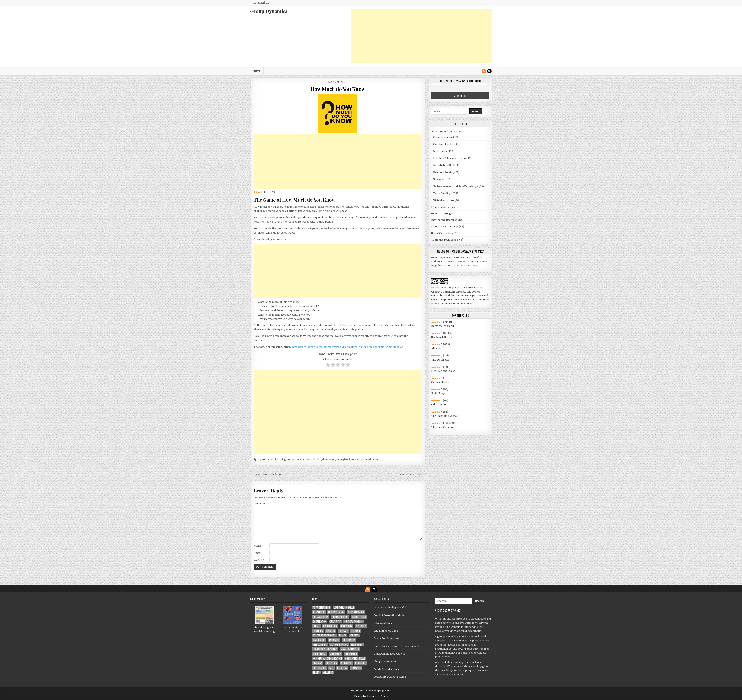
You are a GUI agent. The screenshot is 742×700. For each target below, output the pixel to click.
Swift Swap (438, 393)
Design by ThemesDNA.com (371, 696)
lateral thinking (339, 644)
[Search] (489, 71)
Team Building (338, 82)
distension (365, 346)
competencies (394, 346)
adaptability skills (344, 607)
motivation (334, 346)
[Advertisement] (421, 36)
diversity (361, 626)
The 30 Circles (440, 359)
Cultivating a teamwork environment (396, 646)
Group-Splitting (441, 213)
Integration (349, 640)
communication (340, 617)
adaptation (319, 612)
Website (259, 559)
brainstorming (356, 612)
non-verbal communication (327, 658)
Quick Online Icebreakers (389, 653)
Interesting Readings (444, 220)
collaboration (320, 617)
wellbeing (328, 672)
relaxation (346, 663)
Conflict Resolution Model (389, 615)
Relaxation (439, 179)
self (331, 668)
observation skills (355, 658)
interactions (298, 346)
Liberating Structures (444, 226)
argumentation (336, 612)
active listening (317, 346)
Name (257, 545)
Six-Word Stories (442, 337)
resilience (360, 663)
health (342, 635)
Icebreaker (440, 151)
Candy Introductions (386, 669)
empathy (330, 631)
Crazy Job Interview (386, 638)
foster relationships (324, 635)
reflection (331, 663)
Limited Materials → (412, 474)
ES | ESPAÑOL (261, 2)
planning (317, 663)
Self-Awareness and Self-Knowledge (455, 186)
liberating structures (325, 649)
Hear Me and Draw (443, 370)
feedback (355, 631)
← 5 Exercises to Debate (266, 474)
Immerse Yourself (442, 325)
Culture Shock (440, 382)
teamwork (356, 668)
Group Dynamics (268, 11)
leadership (357, 644)
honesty (354, 635)
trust (316, 672)
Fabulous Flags (383, 623)
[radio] (328, 365)
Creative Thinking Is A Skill (390, 607)
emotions (318, 631)
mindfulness (319, 654)
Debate (316, 626)
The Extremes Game (386, 630)
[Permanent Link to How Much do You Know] (338, 113)
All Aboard (437, 348)
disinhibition (350, 346)
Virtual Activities (443, 200)
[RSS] (484, 71)
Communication (443, 137)
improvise (334, 640)
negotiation (351, 654)
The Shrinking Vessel (444, 415)
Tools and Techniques (444, 239)
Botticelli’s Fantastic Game (390, 676)
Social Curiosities (442, 233)
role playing (319, 668)
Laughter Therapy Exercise (450, 158)
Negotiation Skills (444, 165)
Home (256, 71)
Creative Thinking (444, 144)
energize (378, 346)
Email (257, 552)
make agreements (350, 649)
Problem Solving (443, 172)
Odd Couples (439, 404)
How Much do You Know (338, 89)
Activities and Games (444, 131)
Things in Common (442, 427)
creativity (335, 621)
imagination (319, 640)
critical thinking (353, 621)
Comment (261, 503)
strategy (342, 668)
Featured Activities (443, 207)
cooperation (319, 621)
